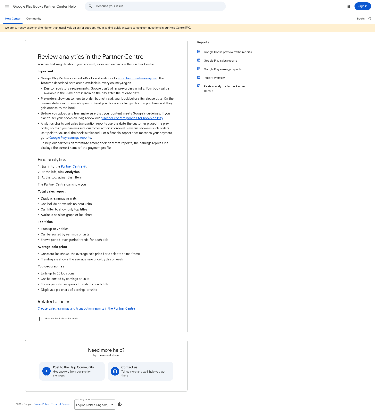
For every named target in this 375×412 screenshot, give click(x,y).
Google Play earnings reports (70, 138)
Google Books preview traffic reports (228, 52)
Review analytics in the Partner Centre (225, 89)
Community (33, 18)
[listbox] (94, 405)
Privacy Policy (41, 404)
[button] (7, 6)
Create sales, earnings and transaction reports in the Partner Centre (86, 309)
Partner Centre (71, 167)
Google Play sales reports (220, 60)
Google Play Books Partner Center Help (44, 6)
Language (84, 399)
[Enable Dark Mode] (119, 404)
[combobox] (161, 6)
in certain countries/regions (137, 78)
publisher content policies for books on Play (132, 118)
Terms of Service (60, 404)
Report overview (214, 78)
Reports (203, 42)
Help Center (13, 18)
